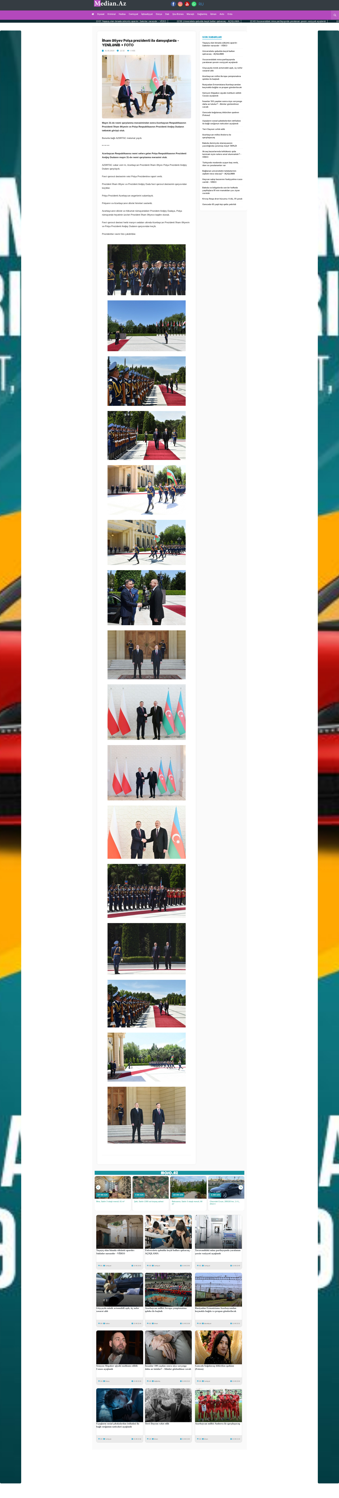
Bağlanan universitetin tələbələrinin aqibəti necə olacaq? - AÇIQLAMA (219, 172)
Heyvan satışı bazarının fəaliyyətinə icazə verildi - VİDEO (222, 180)
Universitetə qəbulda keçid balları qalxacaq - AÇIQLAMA (218, 52)
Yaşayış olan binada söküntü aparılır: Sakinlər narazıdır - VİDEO (219, 44)
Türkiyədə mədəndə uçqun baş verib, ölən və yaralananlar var (220, 164)
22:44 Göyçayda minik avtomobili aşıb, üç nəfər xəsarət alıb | (159, 21)
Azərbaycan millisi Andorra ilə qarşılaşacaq (216, 136)
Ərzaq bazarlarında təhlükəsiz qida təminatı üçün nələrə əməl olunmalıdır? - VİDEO (221, 154)
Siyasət (100, 14)
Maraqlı (190, 14)
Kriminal (112, 14)
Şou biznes (178, 14)
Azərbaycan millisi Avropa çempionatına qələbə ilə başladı (221, 77)
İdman (213, 14)
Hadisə (122, 14)
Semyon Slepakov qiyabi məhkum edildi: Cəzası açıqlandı (222, 94)
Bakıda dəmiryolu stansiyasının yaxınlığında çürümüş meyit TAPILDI (219, 144)
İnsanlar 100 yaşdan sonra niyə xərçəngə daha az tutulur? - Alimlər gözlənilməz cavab (222, 104)
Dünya (159, 14)
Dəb (167, 14)
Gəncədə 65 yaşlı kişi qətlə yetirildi (219, 204)
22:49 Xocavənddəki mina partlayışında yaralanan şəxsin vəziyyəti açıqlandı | (80, 21)
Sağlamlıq (202, 14)
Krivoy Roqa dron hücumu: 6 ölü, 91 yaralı (222, 198)
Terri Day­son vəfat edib (213, 129)
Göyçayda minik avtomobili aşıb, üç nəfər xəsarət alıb (222, 69)
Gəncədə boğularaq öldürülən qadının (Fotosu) (220, 113)
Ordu (229, 14)
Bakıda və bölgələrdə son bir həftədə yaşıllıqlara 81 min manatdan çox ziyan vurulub (221, 190)
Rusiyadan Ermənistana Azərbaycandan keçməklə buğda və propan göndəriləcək (222, 86)
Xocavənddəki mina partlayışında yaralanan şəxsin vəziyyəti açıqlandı (220, 61)
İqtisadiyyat (147, 14)
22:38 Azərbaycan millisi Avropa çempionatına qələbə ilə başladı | (232, 21)
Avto (222, 14)
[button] (98, 1187)
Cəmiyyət (133, 14)
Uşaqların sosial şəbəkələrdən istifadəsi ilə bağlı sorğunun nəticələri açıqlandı (221, 122)
